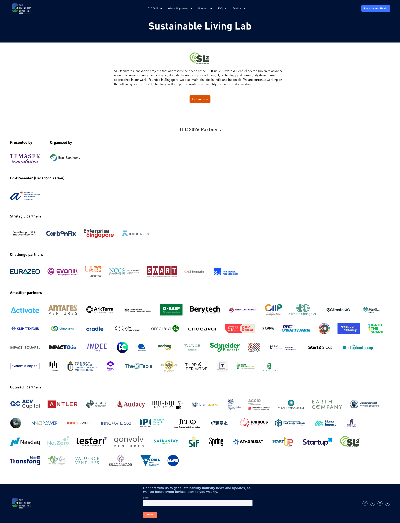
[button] (155, 8)
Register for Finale (376, 8)
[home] (21, 8)
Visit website (200, 99)
